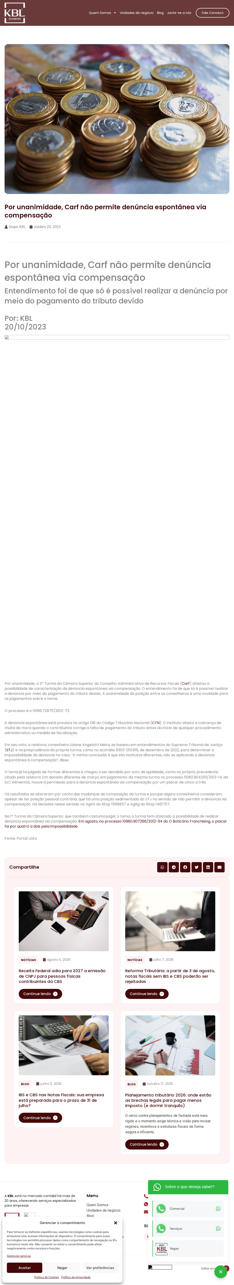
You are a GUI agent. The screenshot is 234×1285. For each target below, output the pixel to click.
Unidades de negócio (137, 13)
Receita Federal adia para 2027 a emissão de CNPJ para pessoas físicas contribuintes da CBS (62, 976)
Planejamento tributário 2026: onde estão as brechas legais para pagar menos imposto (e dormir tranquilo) (168, 1100)
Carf (186, 683)
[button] (115, 1223)
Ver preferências (100, 1268)
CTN (156, 722)
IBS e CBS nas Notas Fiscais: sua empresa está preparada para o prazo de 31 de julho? (61, 1100)
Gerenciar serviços (19, 1256)
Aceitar (25, 1268)
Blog (160, 13)
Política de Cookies (46, 1277)
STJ (9, 750)
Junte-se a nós (179, 13)
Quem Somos (100, 13)
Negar (62, 1268)
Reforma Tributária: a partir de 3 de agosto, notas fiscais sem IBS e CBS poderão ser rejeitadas (170, 976)
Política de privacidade (75, 1277)
